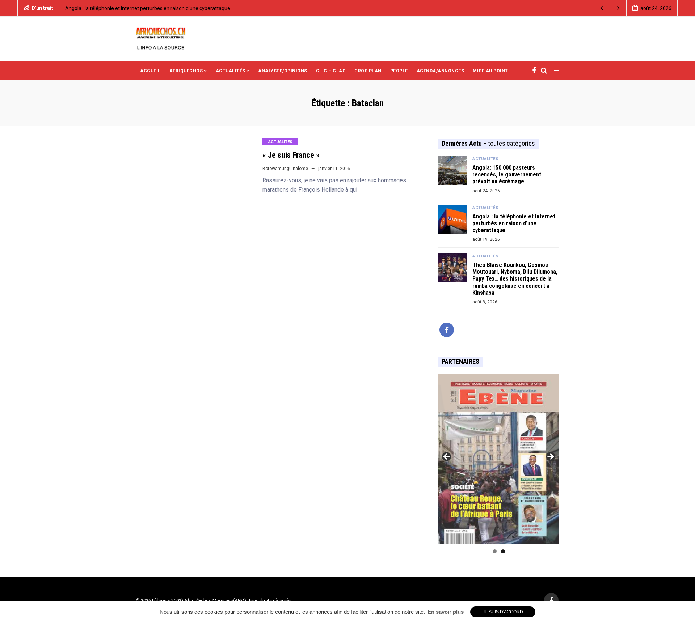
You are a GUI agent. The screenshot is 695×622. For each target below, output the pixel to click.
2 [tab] (503, 551)
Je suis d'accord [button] (503, 611)
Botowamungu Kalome (285, 168)
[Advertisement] (412, 38)
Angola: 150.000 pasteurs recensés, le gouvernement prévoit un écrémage (506, 174)
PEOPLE (399, 70)
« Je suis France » (291, 154)
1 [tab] (495, 551)
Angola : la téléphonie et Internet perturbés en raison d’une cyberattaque (147, 8)
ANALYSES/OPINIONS (282, 70)
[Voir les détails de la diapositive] (498, 459)
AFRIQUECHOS (186, 70)
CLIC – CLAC (331, 70)
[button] (602, 8)
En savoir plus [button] (445, 612)
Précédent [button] (447, 457)
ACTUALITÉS (230, 70)
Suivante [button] (550, 457)
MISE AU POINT (490, 70)
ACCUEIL (150, 70)
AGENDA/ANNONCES (440, 70)
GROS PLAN (368, 70)
